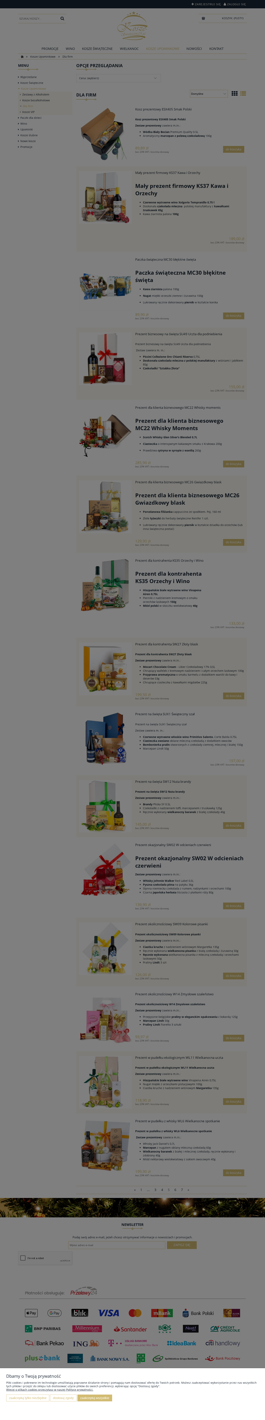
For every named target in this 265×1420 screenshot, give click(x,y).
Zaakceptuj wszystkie (94, 1398)
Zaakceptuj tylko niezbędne (28, 1398)
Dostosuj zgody (63, 1398)
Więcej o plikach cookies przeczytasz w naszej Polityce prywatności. (49, 1389)
